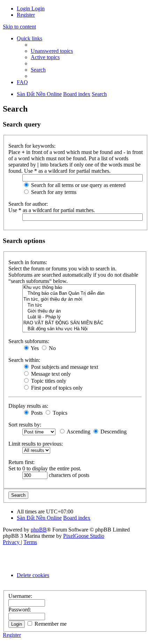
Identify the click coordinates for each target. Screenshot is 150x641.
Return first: (21, 462)
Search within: (24, 360)
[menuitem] (24, 8)
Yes (34, 348)
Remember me (50, 624)
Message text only (50, 374)
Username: (20, 596)
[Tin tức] (79, 305)
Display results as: (28, 406)
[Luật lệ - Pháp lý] (79, 317)
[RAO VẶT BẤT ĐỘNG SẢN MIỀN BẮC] (79, 323)
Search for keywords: (31, 146)
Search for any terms (53, 192)
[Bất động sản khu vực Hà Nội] (79, 329)
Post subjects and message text (64, 367)
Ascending (78, 432)
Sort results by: (24, 425)
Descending (113, 432)
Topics (59, 413)
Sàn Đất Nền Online (39, 518)
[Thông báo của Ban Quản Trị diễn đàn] (79, 294)
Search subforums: (28, 341)
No (51, 348)
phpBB (39, 530)
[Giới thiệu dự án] (79, 311)
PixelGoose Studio (83, 536)
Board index (76, 518)
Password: (19, 609)
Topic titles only (48, 381)
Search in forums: (27, 262)
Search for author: (28, 204)
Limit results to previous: (35, 444)
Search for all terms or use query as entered (78, 185)
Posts (36, 413)
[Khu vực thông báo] (79, 288)
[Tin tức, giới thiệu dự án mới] (79, 299)
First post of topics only (56, 388)
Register (12, 635)
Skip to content (19, 27)
